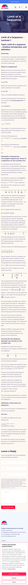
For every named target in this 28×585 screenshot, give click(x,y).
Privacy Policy (12, 569)
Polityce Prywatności (10, 487)
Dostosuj (14, 578)
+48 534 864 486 (15, 534)
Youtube (4, 561)
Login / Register (15, 1)
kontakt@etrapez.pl (10, 536)
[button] (26, 7)
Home (8, 23)
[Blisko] (26, 544)
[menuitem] (20, 7)
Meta (8, 561)
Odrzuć (14, 582)
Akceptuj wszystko (14, 574)
